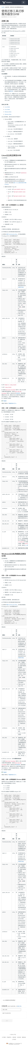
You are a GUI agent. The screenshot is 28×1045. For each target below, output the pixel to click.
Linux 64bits (7, 107)
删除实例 (11, 91)
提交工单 (19, 1006)
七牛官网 (4, 1037)
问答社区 (14, 1037)
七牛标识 (14, 1039)
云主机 (3, 7)
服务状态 (24, 1037)
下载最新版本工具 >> (12, 403)
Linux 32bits (7, 109)
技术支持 (19, 1037)
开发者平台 (9, 1037)
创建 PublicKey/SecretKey (11, 234)
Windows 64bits (8, 111)
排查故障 (18, 393)
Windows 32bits (8, 114)
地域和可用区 (21, 287)
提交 (7, 1020)
